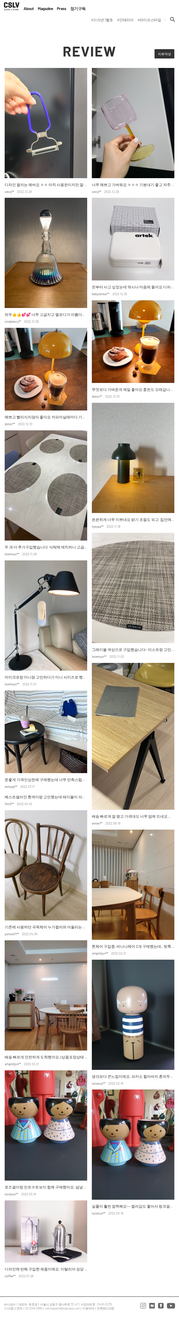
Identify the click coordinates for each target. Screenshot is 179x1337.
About (29, 9)
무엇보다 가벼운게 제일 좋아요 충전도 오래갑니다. (133, 389)
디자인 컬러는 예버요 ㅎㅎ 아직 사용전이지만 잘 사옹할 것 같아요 (58, 184)
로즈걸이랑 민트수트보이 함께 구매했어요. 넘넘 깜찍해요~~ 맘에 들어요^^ (65, 1187)
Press (61, 9)
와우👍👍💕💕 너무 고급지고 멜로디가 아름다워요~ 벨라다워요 (58, 314)
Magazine (45, 9)
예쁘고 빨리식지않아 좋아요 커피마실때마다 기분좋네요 (51, 417)
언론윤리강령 (105, 1308)
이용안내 (88, 1308)
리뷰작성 (164, 54)
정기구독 (78, 9)
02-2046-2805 (33, 1308)
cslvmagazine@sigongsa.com (62, 1308)
